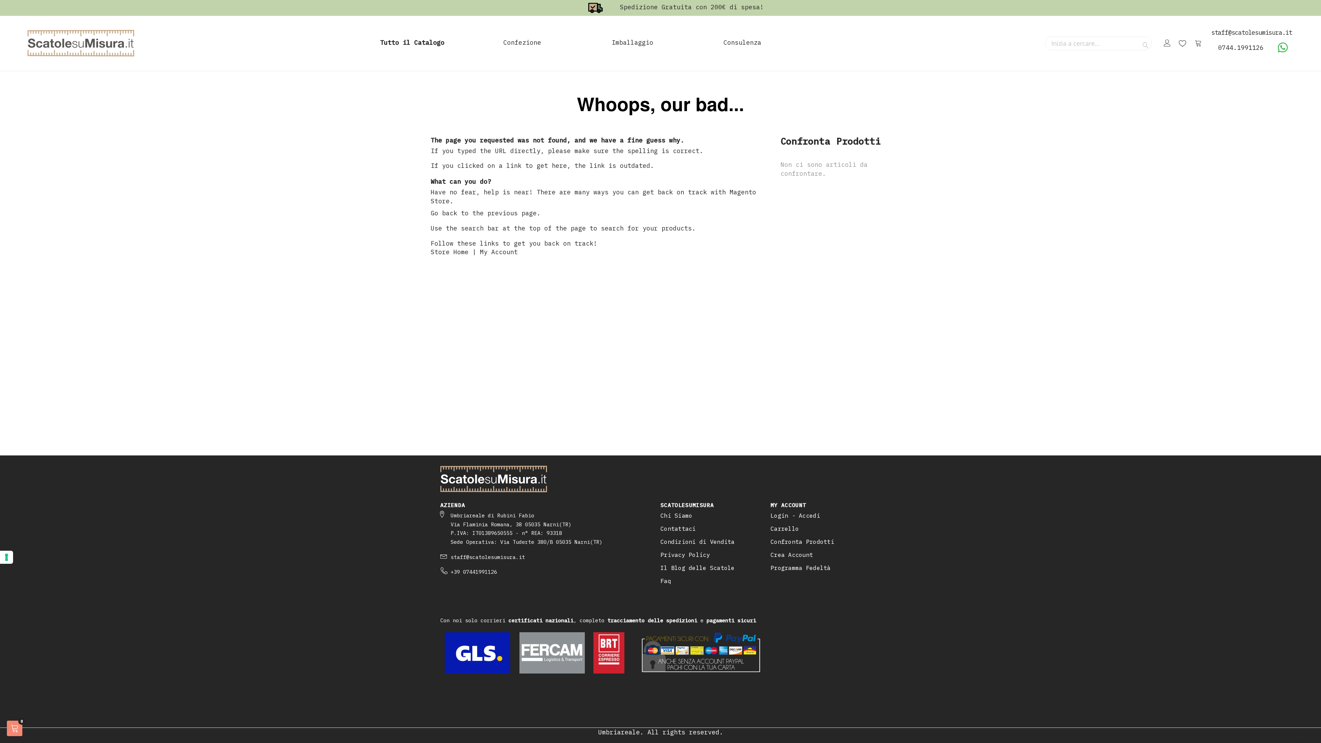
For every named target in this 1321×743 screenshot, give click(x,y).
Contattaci (678, 528)
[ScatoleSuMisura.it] (81, 43)
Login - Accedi (795, 515)
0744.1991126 (1241, 48)
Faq (665, 581)
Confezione (522, 42)
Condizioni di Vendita (697, 542)
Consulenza (742, 42)
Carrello (785, 528)
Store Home (450, 252)
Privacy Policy (685, 555)
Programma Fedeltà (801, 568)
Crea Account (792, 555)
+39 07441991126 (474, 572)
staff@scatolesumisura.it (488, 557)
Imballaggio (632, 42)
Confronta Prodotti (802, 542)
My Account (499, 252)
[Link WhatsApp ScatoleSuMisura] (1282, 51)
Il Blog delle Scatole (697, 568)
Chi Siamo (676, 515)
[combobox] (1098, 43)
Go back (444, 213)
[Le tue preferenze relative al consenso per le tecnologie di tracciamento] (6, 557)
